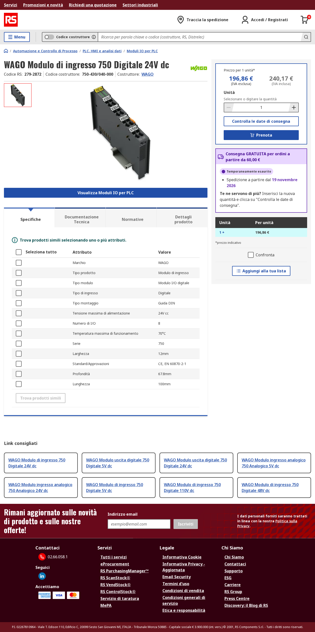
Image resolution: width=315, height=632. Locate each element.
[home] (6, 51)
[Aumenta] (293, 107)
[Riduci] (229, 107)
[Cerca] (306, 37)
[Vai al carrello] (304, 20)
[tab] (29, 217)
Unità (229, 92)
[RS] (11, 20)
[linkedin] (42, 576)
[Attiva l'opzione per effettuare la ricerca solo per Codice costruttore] (94, 37)
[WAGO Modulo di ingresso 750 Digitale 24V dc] (120, 132)
